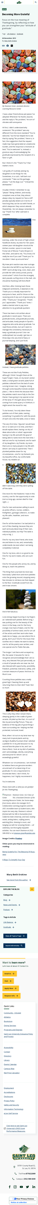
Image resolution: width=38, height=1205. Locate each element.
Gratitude (20, 34)
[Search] (36, 2)
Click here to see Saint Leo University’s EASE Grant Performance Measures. (16, 1128)
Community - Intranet (12, 1013)
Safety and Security (11, 1105)
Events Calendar (10, 1064)
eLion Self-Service (11, 1113)
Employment (9, 1088)
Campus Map (9, 1068)
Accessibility (8, 1047)
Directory (7, 1056)
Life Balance (11, 34)
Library (7, 1060)
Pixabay (18, 838)
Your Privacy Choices (25, 1199)
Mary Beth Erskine (10, 41)
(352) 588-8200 (29, 1179)
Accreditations (9, 1092)
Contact (7, 1052)
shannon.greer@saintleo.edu (24, 833)
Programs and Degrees (13, 1030)
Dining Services (10, 1025)
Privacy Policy (9, 1101)
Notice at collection (19, 1202)
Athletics (7, 1017)
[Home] (19, 2)
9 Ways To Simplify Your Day (13, 860)
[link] (14, 945)
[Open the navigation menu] (2, 2)
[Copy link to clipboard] (3, 45)
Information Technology (13, 1109)
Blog (4, 9)
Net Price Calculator (12, 1073)
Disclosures (8, 1096)
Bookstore (8, 1021)
